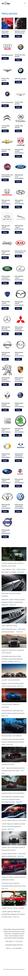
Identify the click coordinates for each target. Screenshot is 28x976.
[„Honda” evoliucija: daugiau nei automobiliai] (14, 695)
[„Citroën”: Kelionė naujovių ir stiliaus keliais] (14, 811)
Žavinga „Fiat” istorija (8, 764)
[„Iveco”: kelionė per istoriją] (14, 615)
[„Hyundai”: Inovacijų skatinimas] (14, 671)
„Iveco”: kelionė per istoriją (9, 625)
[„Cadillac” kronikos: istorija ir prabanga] (14, 898)
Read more (21, 572)
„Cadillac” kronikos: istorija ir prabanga (13, 908)
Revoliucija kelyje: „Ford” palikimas (12, 736)
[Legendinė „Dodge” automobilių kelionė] (14, 783)
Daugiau (5, 36)
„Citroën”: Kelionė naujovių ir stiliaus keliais (14, 820)
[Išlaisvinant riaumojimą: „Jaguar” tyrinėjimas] (14, 582)
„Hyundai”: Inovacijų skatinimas (11, 680)
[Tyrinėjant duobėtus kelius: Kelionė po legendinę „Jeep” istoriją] (14, 554)
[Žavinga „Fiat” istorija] (14, 754)
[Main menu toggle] (24, 3)
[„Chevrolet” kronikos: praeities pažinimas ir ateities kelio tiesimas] (14, 866)
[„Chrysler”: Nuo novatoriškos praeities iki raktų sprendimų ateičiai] (14, 838)
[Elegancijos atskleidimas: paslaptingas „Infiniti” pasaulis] (14, 641)
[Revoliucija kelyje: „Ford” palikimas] (14, 726)
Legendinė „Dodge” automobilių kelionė (13, 793)
